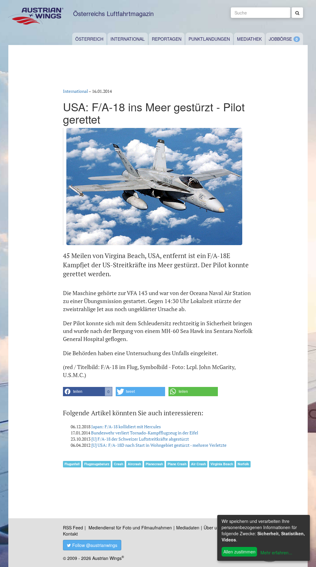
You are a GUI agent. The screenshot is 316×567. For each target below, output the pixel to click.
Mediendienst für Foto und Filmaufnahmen (130, 527)
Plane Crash (177, 464)
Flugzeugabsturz (96, 464)
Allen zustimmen (239, 552)
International (127, 39)
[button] (87, 391)
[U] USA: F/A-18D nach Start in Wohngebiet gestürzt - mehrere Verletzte (159, 445)
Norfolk (243, 464)
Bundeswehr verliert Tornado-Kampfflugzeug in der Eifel (144, 433)
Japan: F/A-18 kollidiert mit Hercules (126, 426)
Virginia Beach (221, 464)
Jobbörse (280, 39)
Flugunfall (72, 464)
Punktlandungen (209, 39)
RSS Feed (73, 527)
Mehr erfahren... (276, 552)
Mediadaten (187, 527)
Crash (118, 464)
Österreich (89, 39)
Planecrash (154, 464)
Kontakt (70, 534)
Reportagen (166, 39)
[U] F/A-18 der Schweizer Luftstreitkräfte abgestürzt (140, 439)
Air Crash (198, 464)
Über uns (213, 527)
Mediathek (249, 39)
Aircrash (134, 464)
